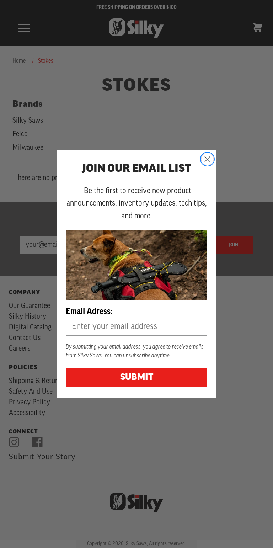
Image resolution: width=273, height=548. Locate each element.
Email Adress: (89, 311)
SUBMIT (136, 377)
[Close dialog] (207, 159)
